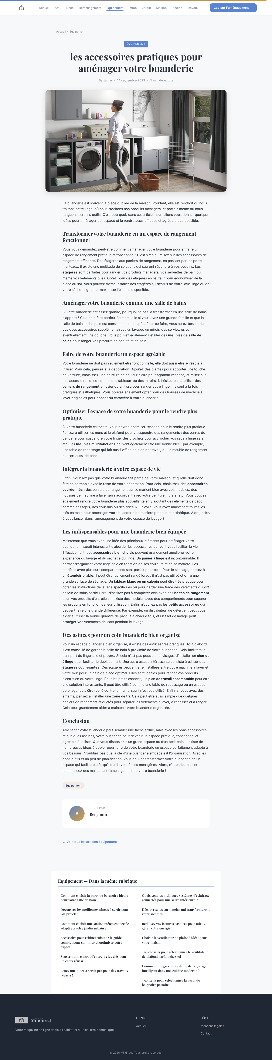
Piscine (177, 7)
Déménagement (90, 7)
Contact (206, 1033)
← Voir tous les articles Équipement (89, 842)
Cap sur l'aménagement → (233, 7)
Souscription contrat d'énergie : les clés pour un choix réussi (93, 958)
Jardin (146, 7)
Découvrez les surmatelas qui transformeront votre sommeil (176, 911)
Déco (70, 7)
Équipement (114, 7)
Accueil (44, 7)
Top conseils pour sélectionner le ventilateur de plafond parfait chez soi (175, 954)
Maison (161, 7)
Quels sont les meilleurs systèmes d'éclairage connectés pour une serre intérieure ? (176, 897)
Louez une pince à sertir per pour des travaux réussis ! (94, 973)
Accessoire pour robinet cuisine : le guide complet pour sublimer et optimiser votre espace (91, 942)
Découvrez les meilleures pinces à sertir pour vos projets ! (94, 911)
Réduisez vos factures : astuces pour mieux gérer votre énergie (173, 926)
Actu (58, 7)
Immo (133, 7)
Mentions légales (212, 1026)
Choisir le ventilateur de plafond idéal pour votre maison (174, 940)
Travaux (192, 7)
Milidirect (41, 1020)
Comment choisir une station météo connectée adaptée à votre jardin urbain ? (95, 926)
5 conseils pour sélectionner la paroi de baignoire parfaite (171, 982)
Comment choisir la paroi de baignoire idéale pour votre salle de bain (94, 897)
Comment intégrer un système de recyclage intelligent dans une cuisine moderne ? (174, 968)
